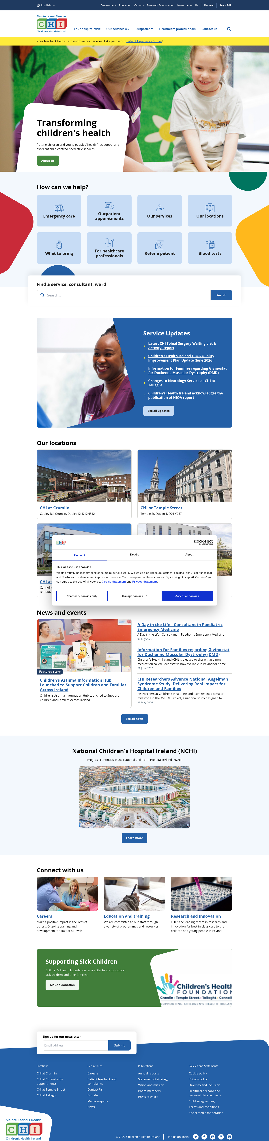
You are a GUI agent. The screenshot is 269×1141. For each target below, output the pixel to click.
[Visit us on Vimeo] (229, 1137)
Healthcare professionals (177, 29)
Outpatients (144, 29)
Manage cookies (132, 596)
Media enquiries (98, 1101)
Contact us (209, 29)
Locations (42, 1066)
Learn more (134, 838)
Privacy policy (198, 1079)
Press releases (148, 1097)
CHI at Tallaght (47, 1095)
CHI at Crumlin (54, 507)
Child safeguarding (202, 1101)
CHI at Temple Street (161, 507)
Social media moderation (206, 1113)
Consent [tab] (79, 554)
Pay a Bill (225, 5)
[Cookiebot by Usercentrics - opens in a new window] (197, 542)
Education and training (127, 916)
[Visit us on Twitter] (196, 1137)
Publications (145, 1066)
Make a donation (62, 985)
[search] (229, 29)
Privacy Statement (144, 581)
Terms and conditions (204, 1107)
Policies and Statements (203, 1066)
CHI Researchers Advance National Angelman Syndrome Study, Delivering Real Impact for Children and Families (182, 684)
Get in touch (94, 1066)
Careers (139, 5)
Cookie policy (198, 1073)
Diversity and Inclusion (204, 1085)
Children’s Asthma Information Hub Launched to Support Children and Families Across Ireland (83, 685)
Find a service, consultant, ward (71, 284)
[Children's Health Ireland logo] (52, 23)
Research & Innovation (160, 5)
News (180, 5)
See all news (134, 719)
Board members (149, 1091)
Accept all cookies (187, 596)
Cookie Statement (114, 581)
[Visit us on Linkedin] (212, 1137)
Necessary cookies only (82, 596)
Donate (208, 5)
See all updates (159, 411)
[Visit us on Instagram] (221, 1137)
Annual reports (148, 1073)
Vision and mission (151, 1085)
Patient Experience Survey (144, 41)
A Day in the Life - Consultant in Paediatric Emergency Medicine (180, 627)
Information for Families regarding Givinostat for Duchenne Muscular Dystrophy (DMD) (183, 652)
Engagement (108, 5)
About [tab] (189, 554)
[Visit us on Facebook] (204, 1137)
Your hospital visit (87, 29)
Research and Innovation (196, 916)
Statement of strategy (153, 1079)
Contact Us (95, 1089)
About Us (192, 5)
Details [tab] (134, 554)
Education (125, 5)
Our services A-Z (118, 29)
